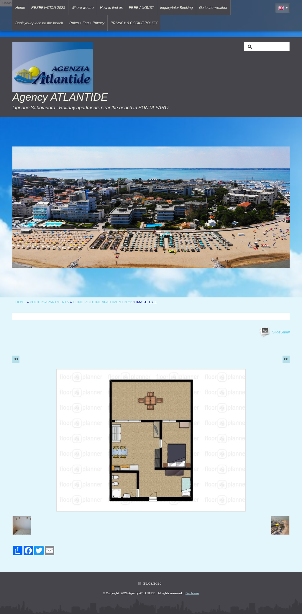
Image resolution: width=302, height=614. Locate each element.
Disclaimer (192, 593)
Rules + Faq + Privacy (86, 23)
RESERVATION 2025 (48, 8)
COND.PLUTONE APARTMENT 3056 (102, 302)
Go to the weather (213, 8)
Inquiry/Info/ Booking (176, 8)
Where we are (82, 8)
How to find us (111, 8)
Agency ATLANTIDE (60, 97)
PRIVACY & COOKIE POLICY (134, 23)
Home (20, 8)
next (273, 207)
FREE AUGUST (141, 8)
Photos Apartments (49, 302)
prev (29, 207)
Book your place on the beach (39, 23)
